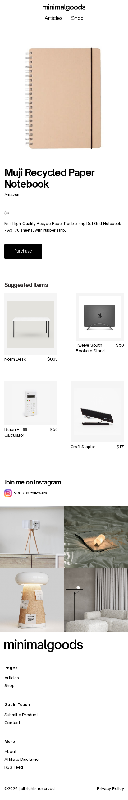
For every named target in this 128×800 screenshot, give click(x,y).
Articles (53, 18)
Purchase (23, 251)
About (10, 751)
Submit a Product (21, 715)
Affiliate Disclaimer (22, 759)
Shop (77, 18)
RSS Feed (13, 767)
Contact (12, 722)
